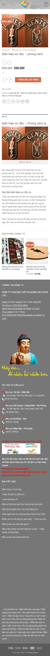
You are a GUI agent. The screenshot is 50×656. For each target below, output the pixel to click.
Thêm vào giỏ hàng (28, 79)
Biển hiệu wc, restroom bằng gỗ (24, 50)
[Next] (48, 258)
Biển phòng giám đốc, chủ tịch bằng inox (20, 509)
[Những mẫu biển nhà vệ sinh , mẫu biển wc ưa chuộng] (13, 251)
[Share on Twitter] (13, 101)
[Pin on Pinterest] (23, 101)
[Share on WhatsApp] (4, 101)
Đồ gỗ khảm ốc (10, 609)
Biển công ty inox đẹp (11, 489)
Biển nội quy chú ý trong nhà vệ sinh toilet (26, 616)
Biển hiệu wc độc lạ (36, 93)
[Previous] (2, 258)
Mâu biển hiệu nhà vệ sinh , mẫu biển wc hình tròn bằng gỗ (36, 269)
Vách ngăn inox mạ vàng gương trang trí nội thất (23, 514)
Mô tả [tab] (4, 117)
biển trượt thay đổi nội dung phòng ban (19, 619)
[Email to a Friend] (18, 101)
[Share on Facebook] (9, 101)
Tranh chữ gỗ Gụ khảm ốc (13, 494)
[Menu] (3, 4)
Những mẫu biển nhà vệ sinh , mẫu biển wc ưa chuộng (13, 268)
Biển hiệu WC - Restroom (19, 93)
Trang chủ (6, 50)
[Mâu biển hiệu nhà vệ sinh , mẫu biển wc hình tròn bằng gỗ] (37, 251)
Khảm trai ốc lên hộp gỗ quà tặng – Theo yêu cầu (24, 519)
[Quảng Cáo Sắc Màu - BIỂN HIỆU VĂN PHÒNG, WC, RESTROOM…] (25, 4)
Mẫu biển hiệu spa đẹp (29, 609)
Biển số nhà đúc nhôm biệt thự (15, 537)
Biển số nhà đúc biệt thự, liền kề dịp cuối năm (22, 504)
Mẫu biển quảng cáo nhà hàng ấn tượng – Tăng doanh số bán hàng (23, 530)
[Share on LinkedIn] (27, 101)
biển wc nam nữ (9, 632)
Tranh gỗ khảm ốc (10, 499)
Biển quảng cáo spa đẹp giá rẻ (15, 524)
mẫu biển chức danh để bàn (30, 632)
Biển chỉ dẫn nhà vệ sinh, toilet (31, 629)
